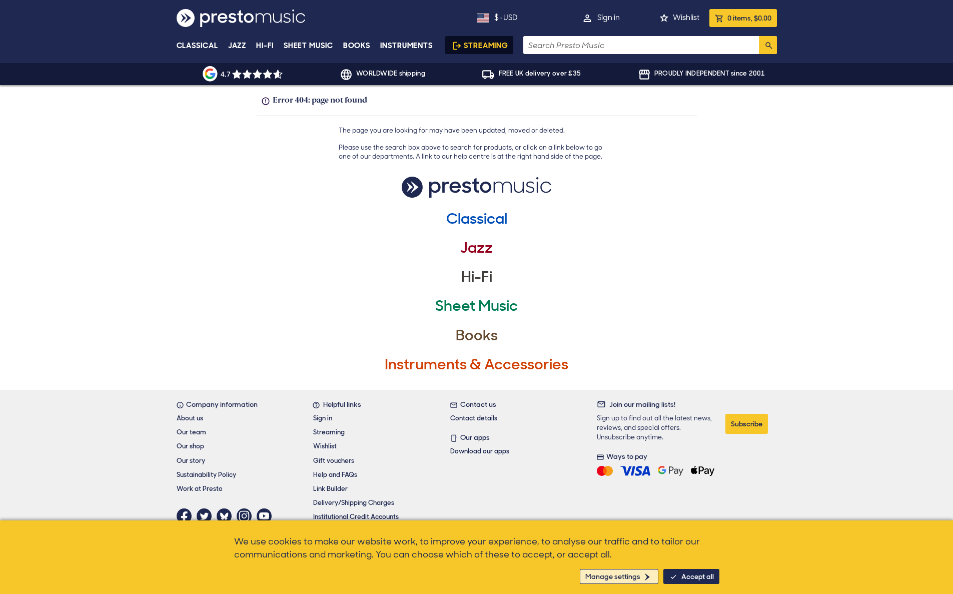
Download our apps (479, 451)
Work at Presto (200, 488)
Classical (197, 46)
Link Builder (330, 488)
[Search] (768, 45)
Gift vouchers (333, 460)
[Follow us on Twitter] (207, 515)
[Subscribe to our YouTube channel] (267, 515)
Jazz (237, 46)
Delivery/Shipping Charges (353, 502)
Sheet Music (308, 46)
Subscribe (746, 423)
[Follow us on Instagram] (247, 515)
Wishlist (686, 18)
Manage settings (612, 576)
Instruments (406, 46)
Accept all (697, 576)
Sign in (608, 18)
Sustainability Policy (206, 474)
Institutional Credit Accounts (356, 516)
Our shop (190, 446)
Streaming (486, 46)
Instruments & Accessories (476, 364)
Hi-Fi (265, 46)
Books (357, 46)
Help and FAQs (335, 474)
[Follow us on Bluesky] (227, 515)
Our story (191, 460)
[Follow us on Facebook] (187, 515)
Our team (191, 432)
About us (190, 418)
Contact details (473, 418)
